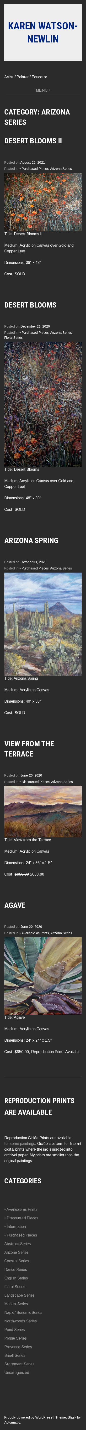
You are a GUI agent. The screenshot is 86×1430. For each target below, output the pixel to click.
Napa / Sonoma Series (23, 1312)
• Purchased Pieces (34, 169)
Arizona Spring (31, 540)
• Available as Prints (34, 933)
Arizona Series (61, 169)
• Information (15, 1227)
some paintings (22, 1144)
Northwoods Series (20, 1321)
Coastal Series (16, 1261)
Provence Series (18, 1347)
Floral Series (13, 337)
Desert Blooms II (33, 140)
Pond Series (14, 1330)
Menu (42, 90)
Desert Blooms (30, 304)
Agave (15, 905)
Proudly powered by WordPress (28, 1417)
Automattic (12, 1422)
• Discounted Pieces (34, 782)
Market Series (16, 1304)
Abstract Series (17, 1244)
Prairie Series (15, 1338)
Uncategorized (16, 1373)
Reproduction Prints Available (56, 1052)
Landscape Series (19, 1295)
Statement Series (19, 1364)
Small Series (14, 1355)
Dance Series (15, 1270)
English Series (16, 1278)
